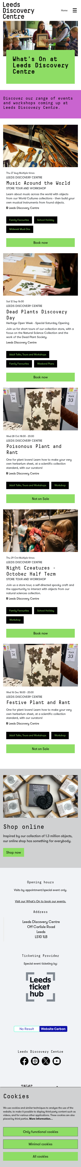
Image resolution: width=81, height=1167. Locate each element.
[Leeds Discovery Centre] (24, 1064)
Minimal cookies (40, 1144)
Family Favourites (19, 219)
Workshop (60, 485)
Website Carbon (53, 1029)
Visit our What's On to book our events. (40, 901)
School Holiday (45, 219)
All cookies (40, 1156)
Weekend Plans (45, 363)
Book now (40, 242)
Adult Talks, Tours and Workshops (27, 354)
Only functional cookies (40, 1132)
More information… (41, 1119)
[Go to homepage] (18, 10)
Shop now (13, 852)
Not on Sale (40, 499)
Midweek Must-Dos (19, 229)
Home (64, 10)
